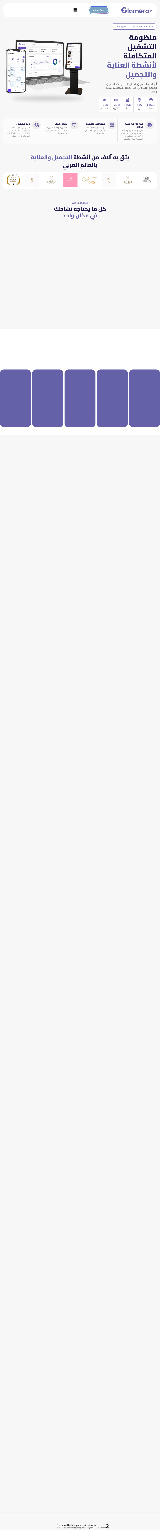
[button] (42, 10)
